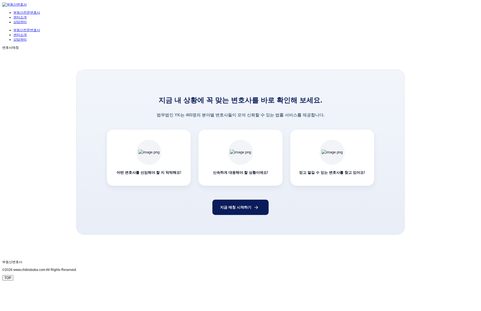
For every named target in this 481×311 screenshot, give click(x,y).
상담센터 (20, 22)
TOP (7, 278)
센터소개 (20, 17)
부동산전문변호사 (26, 12)
